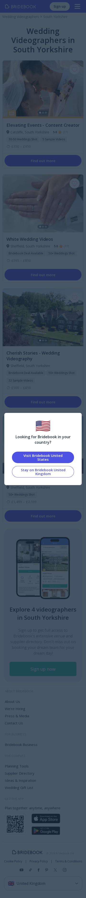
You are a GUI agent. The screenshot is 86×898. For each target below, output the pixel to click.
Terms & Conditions (68, 861)
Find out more (43, 160)
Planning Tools (17, 766)
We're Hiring (15, 708)
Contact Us (14, 723)
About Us (12, 701)
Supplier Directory (19, 773)
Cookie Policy (13, 861)
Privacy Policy (39, 861)
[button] (43, 669)
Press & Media (17, 715)
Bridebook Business (21, 744)
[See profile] (43, 89)
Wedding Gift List (19, 787)
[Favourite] (75, 69)
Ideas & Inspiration (20, 780)
